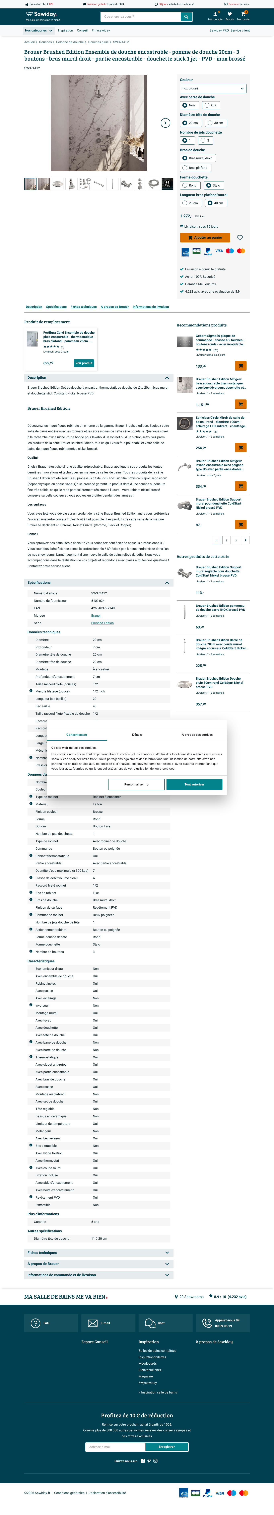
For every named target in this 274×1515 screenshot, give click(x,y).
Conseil (82, 30)
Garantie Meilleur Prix (200, 284)
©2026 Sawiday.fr (37, 1493)
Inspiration (65, 30)
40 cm (218, 203)
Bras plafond (198, 167)
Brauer (96, 615)
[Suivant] (165, 123)
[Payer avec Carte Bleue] (196, 251)
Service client (240, 30)
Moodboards (148, 1363)
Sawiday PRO (219, 30)
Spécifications (56, 306)
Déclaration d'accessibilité (107, 1493)
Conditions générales (69, 1493)
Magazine (146, 1376)
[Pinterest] (149, 1460)
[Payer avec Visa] (219, 251)
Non (192, 105)
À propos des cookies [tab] (197, 734)
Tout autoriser (194, 784)
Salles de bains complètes (157, 1350)
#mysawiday (101, 30)
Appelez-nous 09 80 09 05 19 (227, 1323)
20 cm (193, 123)
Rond (192, 185)
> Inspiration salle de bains (158, 1392)
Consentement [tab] (76, 734)
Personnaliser (134, 784)
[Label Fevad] (185, 252)
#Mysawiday (148, 1382)
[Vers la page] (246, 540)
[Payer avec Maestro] (230, 251)
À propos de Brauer (115, 306)
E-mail (105, 1323)
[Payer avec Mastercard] (241, 251)
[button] (240, 238)
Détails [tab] (137, 734)
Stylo (216, 185)
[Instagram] (155, 1460)
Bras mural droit (200, 158)
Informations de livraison (151, 306)
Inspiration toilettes (152, 1357)
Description (34, 306)
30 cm (218, 123)
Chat (161, 1323)
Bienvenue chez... (151, 1370)
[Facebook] (142, 1460)
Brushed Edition (102, 623)
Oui (213, 105)
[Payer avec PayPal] (208, 252)
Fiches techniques (84, 306)
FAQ (46, 1323)
